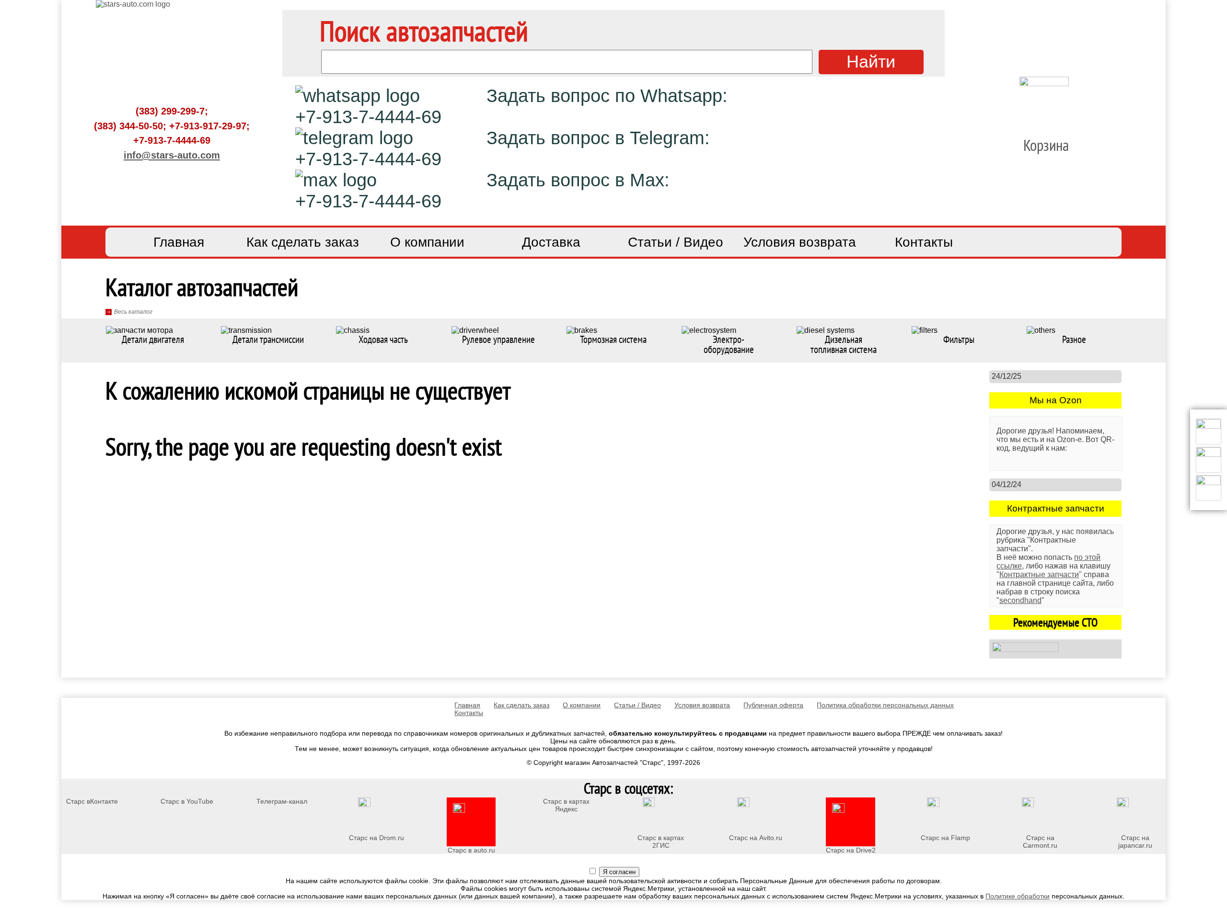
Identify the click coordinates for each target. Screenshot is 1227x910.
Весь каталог (133, 311)
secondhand (1020, 600)
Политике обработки (1017, 896)
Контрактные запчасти (1039, 574)
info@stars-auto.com (172, 154)
